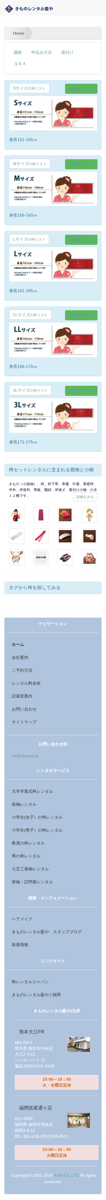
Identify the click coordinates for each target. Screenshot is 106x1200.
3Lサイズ (30, 390)
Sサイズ (29, 88)
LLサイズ (30, 314)
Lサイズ (29, 239)
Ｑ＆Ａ (20, 63)
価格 (18, 52)
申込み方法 (41, 52)
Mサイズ (30, 163)
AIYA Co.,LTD (66, 1175)
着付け (67, 52)
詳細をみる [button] (85, 497)
